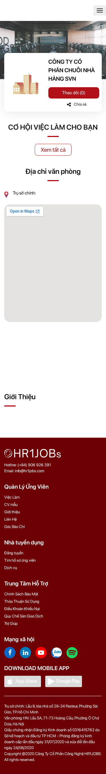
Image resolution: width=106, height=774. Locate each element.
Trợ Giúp (11, 623)
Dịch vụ (10, 567)
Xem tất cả (53, 149)
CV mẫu (11, 504)
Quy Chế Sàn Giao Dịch (23, 616)
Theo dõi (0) (73, 92)
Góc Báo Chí (14, 526)
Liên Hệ (10, 519)
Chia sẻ (80, 104)
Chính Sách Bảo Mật (21, 594)
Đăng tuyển (13, 553)
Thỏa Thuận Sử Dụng (21, 601)
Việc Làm (12, 497)
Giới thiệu (12, 512)
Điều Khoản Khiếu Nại (22, 608)
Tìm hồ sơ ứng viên (20, 560)
